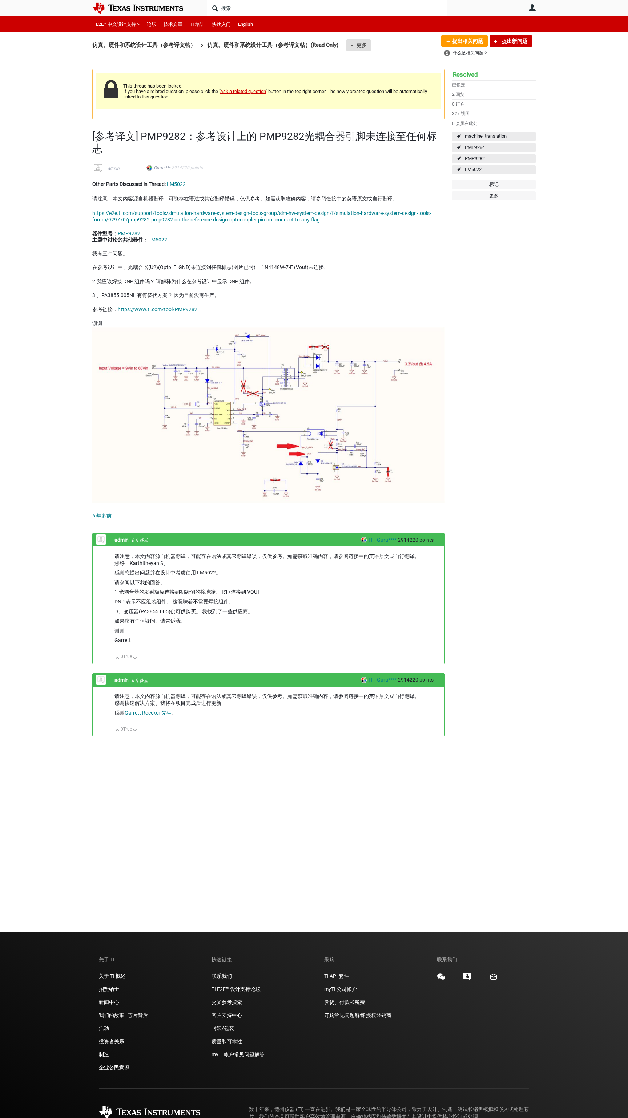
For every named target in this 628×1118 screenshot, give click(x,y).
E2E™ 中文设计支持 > (118, 24)
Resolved (465, 74)
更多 (362, 45)
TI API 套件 (336, 976)
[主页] (143, 8)
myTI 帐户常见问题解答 (238, 1054)
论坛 (151, 24)
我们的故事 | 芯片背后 (123, 1015)
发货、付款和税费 (344, 1002)
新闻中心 (109, 1002)
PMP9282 (475, 158)
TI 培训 (197, 24)
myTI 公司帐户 (340, 989)
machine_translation (486, 136)
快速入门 (221, 24)
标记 (494, 184)
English (245, 24)
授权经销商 (378, 1015)
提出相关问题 (467, 41)
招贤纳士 (109, 989)
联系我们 (222, 976)
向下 (135, 658)
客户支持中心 (227, 1015)
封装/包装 (223, 1028)
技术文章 (173, 24)
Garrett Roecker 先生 (148, 713)
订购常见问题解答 (344, 1015)
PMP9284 (475, 147)
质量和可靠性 (227, 1041)
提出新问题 (514, 41)
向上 (117, 658)
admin (114, 168)
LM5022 (473, 169)
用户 (532, 7)
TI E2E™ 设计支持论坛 (236, 989)
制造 (104, 1054)
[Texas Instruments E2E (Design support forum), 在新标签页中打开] (467, 979)
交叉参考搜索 (227, 1002)
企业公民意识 (114, 1067)
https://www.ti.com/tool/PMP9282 (157, 309)
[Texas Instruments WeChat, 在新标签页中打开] (441, 979)
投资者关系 (111, 1041)
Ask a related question (243, 91)
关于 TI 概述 (112, 976)
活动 (104, 1028)
